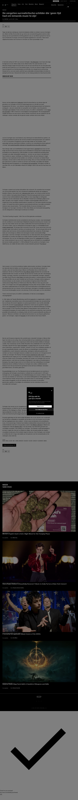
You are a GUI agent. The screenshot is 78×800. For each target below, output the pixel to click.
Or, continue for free (40, 413)
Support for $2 (40, 406)
